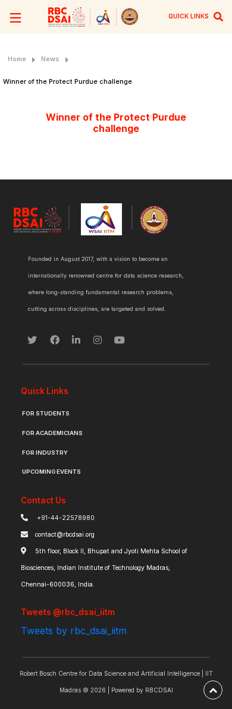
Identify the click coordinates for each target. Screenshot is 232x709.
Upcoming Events (51, 471)
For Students (46, 413)
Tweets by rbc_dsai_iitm (74, 630)
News (50, 59)
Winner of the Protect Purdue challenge (67, 81)
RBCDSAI (159, 690)
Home (17, 59)
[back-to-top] (212, 689)
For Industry (45, 452)
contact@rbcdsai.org (65, 534)
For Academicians (52, 433)
